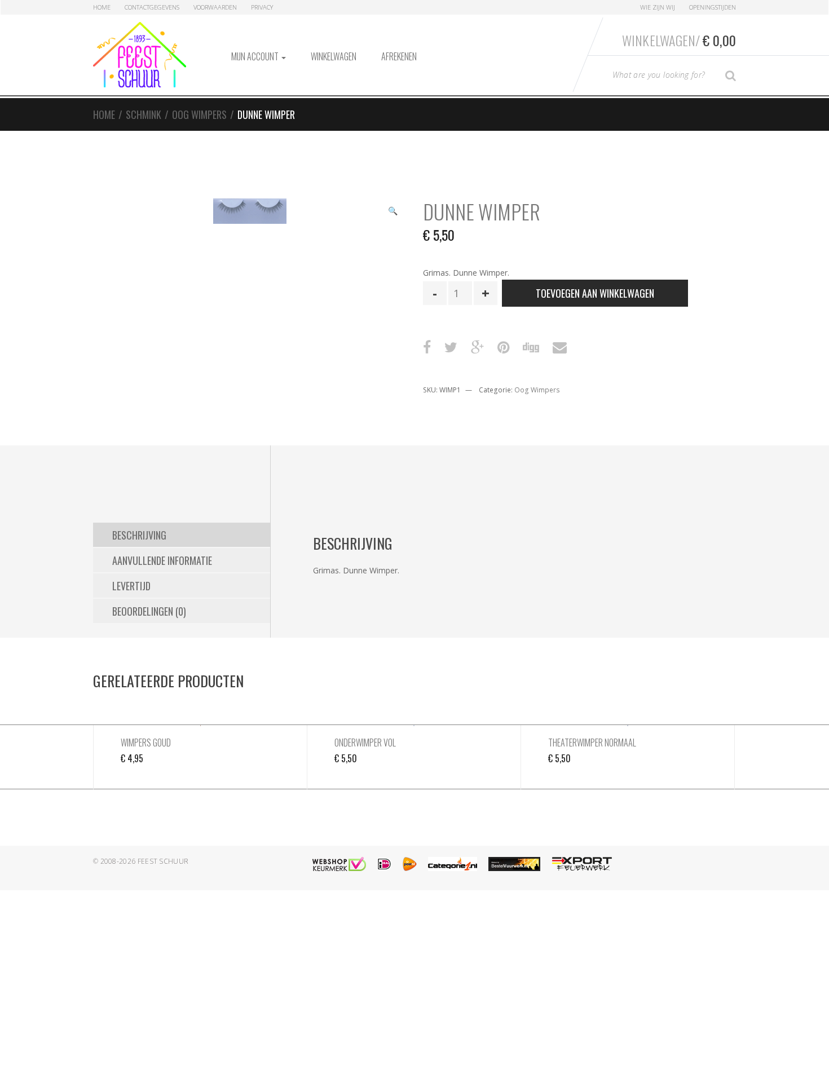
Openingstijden (712, 7)
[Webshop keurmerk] (339, 864)
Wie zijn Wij (657, 7)
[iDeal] (384, 864)
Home (102, 7)
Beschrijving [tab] (139, 535)
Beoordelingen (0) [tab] (149, 611)
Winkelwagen (333, 56)
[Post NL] (410, 864)
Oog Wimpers (199, 114)
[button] (392, 212)
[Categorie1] (452, 864)
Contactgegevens (152, 7)
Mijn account (255, 56)
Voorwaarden (215, 7)
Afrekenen (399, 56)
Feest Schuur (163, 861)
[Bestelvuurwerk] (514, 864)
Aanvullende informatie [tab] (162, 560)
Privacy (262, 7)
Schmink (143, 114)
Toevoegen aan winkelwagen (595, 293)
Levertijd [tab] (131, 585)
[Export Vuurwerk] (582, 864)
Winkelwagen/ (679, 40)
